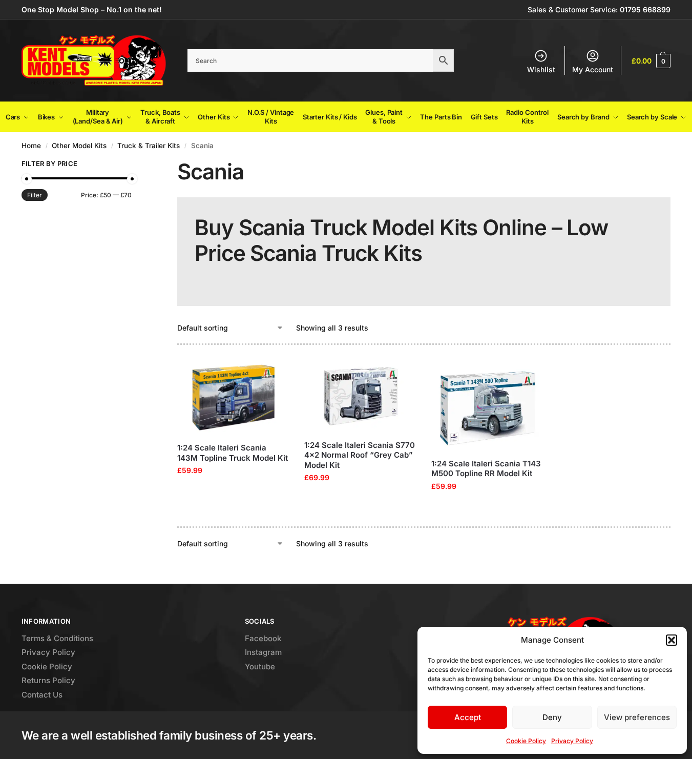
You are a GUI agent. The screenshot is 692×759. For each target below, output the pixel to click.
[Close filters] (135, 165)
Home (31, 145)
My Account (592, 69)
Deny (552, 717)
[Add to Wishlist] (276, 373)
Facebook (263, 638)
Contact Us (42, 695)
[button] (671, 640)
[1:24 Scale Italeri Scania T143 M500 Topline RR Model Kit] (487, 405)
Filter (34, 195)
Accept (467, 717)
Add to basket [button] (233, 491)
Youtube (260, 666)
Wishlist (541, 69)
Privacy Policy (572, 741)
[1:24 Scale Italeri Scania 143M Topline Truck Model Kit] (233, 397)
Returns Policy (48, 680)
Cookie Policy (526, 741)
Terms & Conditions (57, 638)
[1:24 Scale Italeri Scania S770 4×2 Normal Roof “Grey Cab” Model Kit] (360, 396)
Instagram (263, 652)
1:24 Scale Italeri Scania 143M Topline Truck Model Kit (232, 453)
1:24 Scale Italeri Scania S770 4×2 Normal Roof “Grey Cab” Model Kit (359, 455)
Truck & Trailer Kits (148, 145)
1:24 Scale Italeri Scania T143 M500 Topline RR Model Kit (486, 469)
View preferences (637, 717)
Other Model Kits (79, 145)
